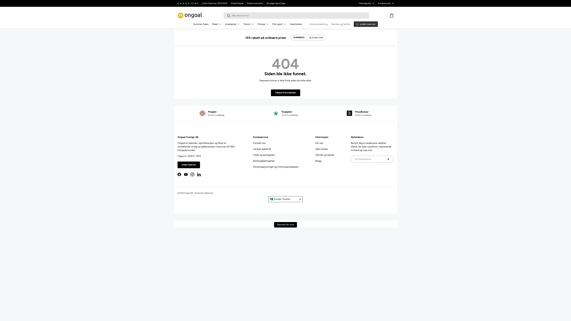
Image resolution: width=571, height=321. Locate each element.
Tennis (246, 24)
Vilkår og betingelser (264, 155)
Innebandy (230, 24)
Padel (215, 24)
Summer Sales (200, 24)
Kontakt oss (259, 143)
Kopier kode (317, 37)
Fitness (261, 24)
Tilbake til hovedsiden (285, 92)
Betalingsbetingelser (264, 160)
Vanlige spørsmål (262, 149)
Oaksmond (208, 193)
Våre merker (321, 149)
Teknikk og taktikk (340, 24)
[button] (391, 15)
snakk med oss (189, 164)
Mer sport (277, 24)
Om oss (319, 143)
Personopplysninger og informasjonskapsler (276, 166)
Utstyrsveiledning (318, 24)
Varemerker (296, 24)
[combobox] (296, 15)
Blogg (318, 160)
